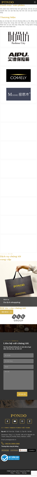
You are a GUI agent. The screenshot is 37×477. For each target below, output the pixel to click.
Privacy (18, 473)
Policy (12, 473)
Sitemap (24, 473)
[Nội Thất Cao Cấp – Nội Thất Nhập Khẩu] (7, 2)
